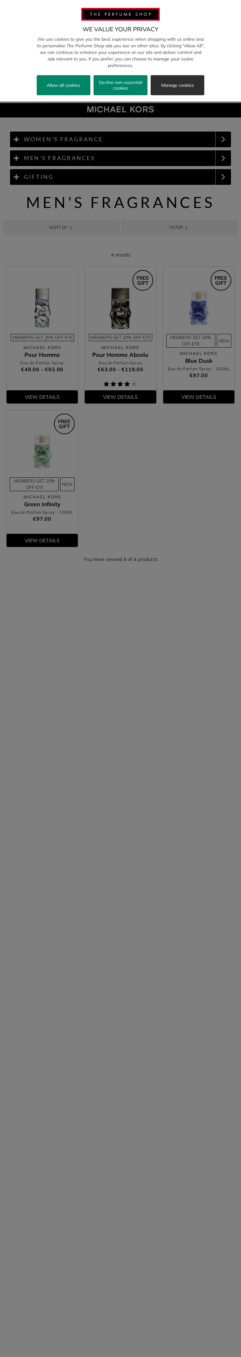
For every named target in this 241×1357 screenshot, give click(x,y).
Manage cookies (177, 85)
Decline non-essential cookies (120, 85)
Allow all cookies (63, 85)
